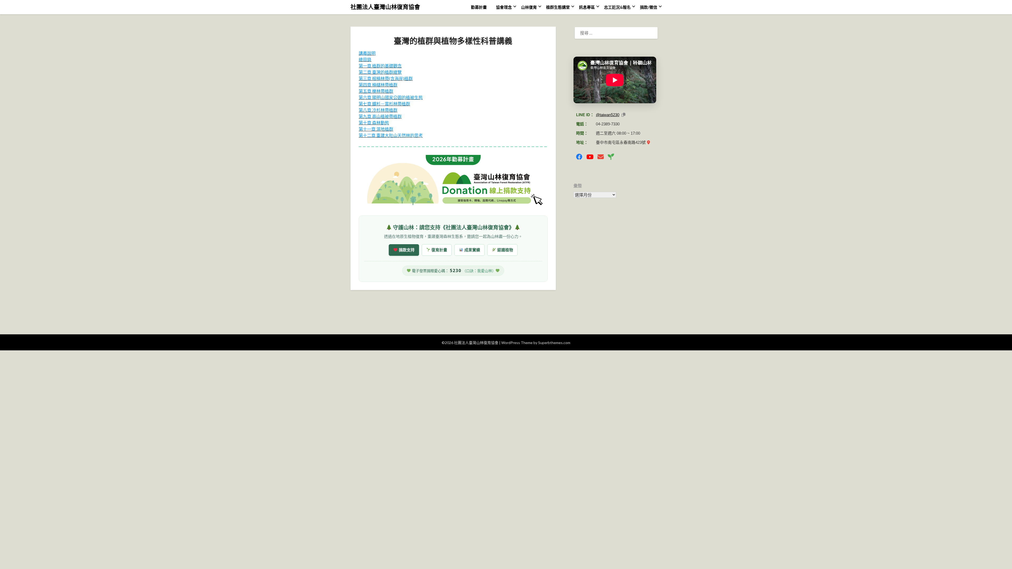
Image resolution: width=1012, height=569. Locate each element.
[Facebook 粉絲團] (579, 157)
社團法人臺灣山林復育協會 (385, 6)
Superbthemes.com (554, 342)
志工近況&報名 (617, 7)
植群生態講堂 (558, 7)
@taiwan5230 (607, 114)
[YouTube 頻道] (589, 157)
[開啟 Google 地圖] (648, 142)
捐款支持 (406, 249)
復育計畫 (438, 249)
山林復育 (529, 7)
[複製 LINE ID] (623, 114)
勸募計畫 (479, 7)
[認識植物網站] (611, 157)
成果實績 (471, 249)
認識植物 (504, 249)
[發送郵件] (600, 157)
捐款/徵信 (648, 7)
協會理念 (504, 7)
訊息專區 (587, 7)
